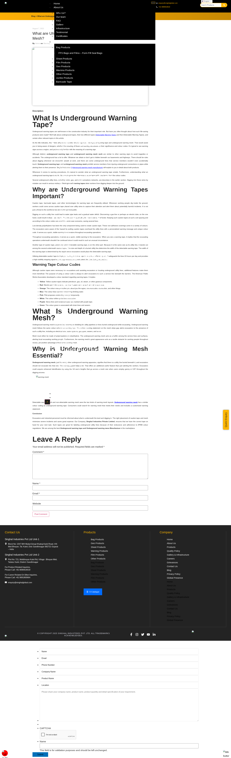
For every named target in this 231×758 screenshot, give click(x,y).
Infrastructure (63, 28)
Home (57, 3)
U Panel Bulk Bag (65, 273)
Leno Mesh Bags (65, 107)
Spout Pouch (63, 316)
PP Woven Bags (65, 95)
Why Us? (61, 13)
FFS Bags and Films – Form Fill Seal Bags (80, 53)
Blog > (34, 16)
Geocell (61, 236)
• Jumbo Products (80, 257)
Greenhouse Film (65, 159)
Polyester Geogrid (65, 251)
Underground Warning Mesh (68, 190)
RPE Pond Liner (64, 150)
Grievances (172, 562)
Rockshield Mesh (65, 295)
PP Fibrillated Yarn (65, 289)
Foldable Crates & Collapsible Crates (72, 331)
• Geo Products (76, 218)
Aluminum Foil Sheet (66, 337)
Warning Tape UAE (65, 198)
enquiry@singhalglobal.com (20, 583)
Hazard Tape (63, 207)
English (206, 1)
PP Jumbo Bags (65, 261)
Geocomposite (64, 239)
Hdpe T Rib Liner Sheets (67, 383)
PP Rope (62, 340)
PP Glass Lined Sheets (67, 380)
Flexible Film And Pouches (68, 133)
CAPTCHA (45, 728)
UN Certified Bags (65, 267)
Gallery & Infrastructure (178, 555)
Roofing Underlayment (66, 298)
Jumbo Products (64, 78)
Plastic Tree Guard (65, 313)
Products (58, 41)
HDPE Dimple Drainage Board (69, 242)
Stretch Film (63, 165)
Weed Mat (62, 304)
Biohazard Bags (64, 115)
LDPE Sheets (64, 362)
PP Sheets (63, 353)
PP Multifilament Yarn (66, 301)
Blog (169, 570)
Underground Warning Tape (68, 193)
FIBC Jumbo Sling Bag (67, 264)
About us (171, 543)
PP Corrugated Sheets (67, 356)
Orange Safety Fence (66, 343)
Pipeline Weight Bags (66, 127)
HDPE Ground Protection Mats (69, 371)
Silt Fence (62, 307)
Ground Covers (64, 310)
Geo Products (63, 66)
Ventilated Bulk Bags (66, 276)
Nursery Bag (63, 136)
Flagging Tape (64, 181)
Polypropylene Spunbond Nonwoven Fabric (74, 328)
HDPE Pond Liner (65, 147)
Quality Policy (61, 393)
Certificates (62, 36)
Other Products (64, 74)
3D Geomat (63, 221)
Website (36, 503)
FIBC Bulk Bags (64, 270)
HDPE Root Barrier (65, 377)
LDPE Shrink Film (65, 162)
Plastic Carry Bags (65, 319)
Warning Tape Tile (65, 187)
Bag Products (63, 47)
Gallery (59, 24)
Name (36, 483)
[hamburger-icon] (153, 3)
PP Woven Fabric (65, 292)
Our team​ (61, 17)
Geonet (61, 224)
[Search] (224, 5)
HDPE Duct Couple (65, 325)
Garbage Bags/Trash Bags (68, 109)
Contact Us (59, 397)
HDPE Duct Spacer (66, 322)
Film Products (63, 62)
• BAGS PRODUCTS (85, 91)
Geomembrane (64, 227)
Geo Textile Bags (65, 233)
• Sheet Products (79, 350)
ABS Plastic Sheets (66, 374)
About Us (58, 7)
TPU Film (62, 153)
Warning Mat (63, 201)
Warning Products (65, 70)
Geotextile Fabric (65, 230)
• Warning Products (82, 177)
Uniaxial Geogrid (65, 245)
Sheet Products (64, 58)
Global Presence (175, 578)
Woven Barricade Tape (67, 184)
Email (36, 493)
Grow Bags (63, 124)
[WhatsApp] (226, 756)
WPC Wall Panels (65, 334)
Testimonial (62, 32)
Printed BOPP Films (66, 168)
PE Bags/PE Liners (66, 118)
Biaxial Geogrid (64, 248)
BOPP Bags (63, 101)
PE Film (62, 156)
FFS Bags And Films (66, 130)
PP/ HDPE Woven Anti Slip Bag (70, 98)
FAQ (58, 20)
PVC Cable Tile (64, 210)
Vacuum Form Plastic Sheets (69, 368)
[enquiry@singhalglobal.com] (6, 582)
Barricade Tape (64, 81)
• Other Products (78, 286)
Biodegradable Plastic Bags (68, 112)
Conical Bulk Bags (65, 279)
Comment (38, 452)
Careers (171, 558)
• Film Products (76, 143)
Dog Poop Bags (64, 121)
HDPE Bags (63, 104)
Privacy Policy (173, 574)
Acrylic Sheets (64, 386)
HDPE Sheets (64, 359)
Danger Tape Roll (65, 204)
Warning (46, 43)
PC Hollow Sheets (65, 365)
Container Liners (64, 171)
